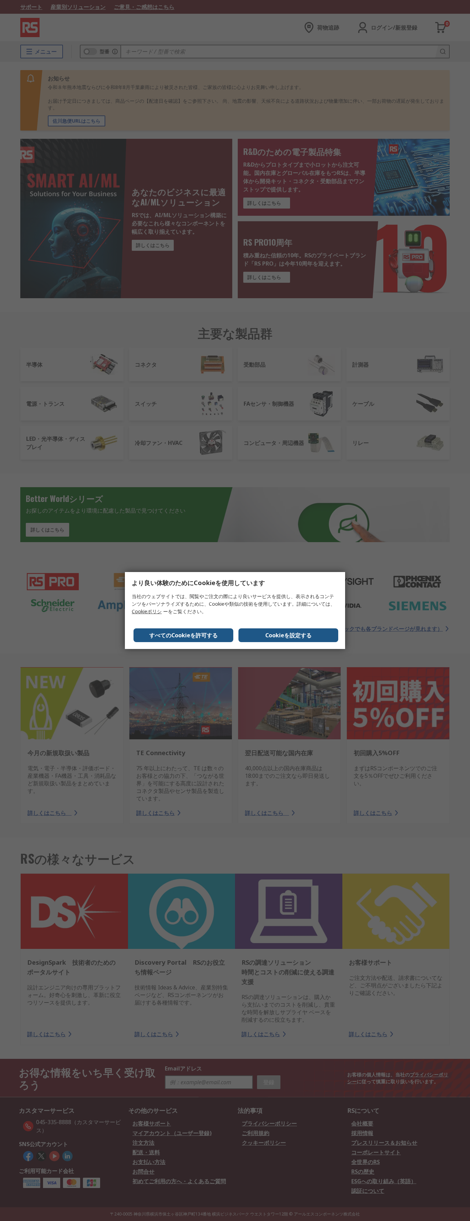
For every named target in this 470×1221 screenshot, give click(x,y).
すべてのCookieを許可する (183, 635)
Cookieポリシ (147, 611)
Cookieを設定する (288, 635)
